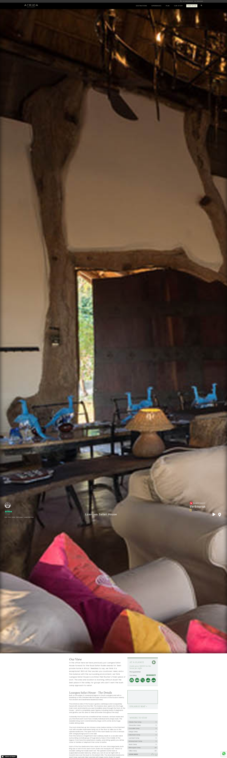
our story (178, 6)
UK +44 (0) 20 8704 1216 (188, 1)
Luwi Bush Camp (143, 738)
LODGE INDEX (133, 754)
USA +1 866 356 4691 (198, 1)
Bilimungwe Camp (143, 748)
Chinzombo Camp (143, 725)
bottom (156, 754)
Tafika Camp (143, 751)
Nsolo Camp (143, 744)
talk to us (191, 6)
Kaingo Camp (143, 732)
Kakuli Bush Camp (143, 735)
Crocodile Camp (143, 728)
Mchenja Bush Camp (143, 741)
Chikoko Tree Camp (143, 722)
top (152, 754)
